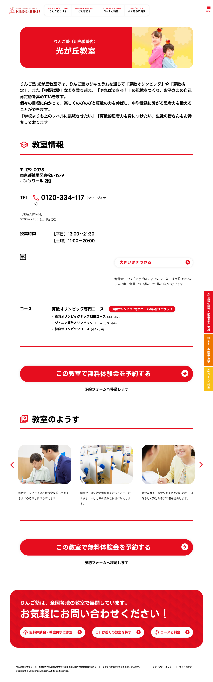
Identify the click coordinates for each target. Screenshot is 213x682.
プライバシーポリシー (163, 667)
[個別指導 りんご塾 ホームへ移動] (24, 10)
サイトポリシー (186, 667)
